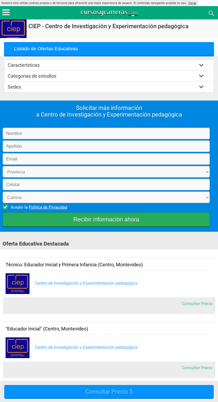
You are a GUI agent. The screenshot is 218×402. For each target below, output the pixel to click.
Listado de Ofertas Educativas (46, 48)
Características (24, 65)
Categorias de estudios (32, 76)
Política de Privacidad (48, 207)
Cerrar (192, 3)
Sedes (14, 87)
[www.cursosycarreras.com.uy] (109, 13)
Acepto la (39, 207)
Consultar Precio (197, 303)
